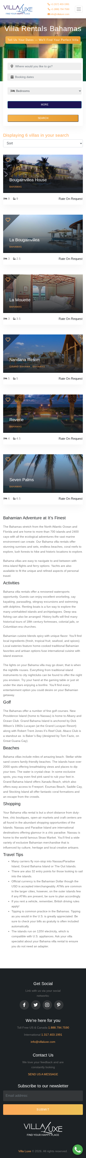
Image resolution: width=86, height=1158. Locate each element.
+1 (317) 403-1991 (59, 3)
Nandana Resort (24, 359)
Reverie (16, 419)
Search (43, 118)
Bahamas (15, 186)
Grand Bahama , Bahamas (27, 366)
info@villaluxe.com (59, 13)
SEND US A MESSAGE (43, 1074)
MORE (44, 104)
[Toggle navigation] (79, 9)
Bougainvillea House (28, 180)
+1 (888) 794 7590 (59, 8)
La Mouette (19, 300)
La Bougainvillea (24, 240)
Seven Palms (21, 479)
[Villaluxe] (18, 9)
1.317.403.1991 (51, 1034)
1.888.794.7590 (58, 1027)
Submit (43, 1109)
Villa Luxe (24, 1151)
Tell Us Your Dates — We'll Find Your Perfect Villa (43, 40)
